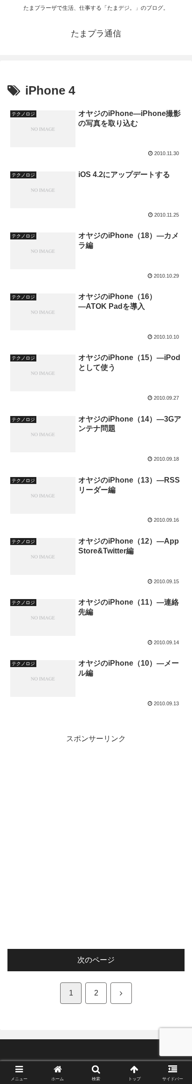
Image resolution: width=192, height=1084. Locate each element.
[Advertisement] (96, 842)
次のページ (96, 960)
